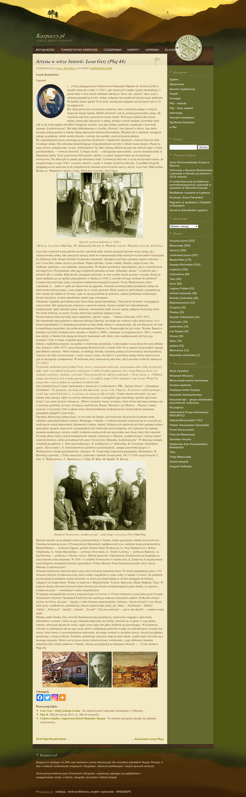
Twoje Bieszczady (180, 456)
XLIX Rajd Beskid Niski (52, 738)
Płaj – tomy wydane (181, 108)
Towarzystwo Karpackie (79, 49)
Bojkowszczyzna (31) (182, 302)
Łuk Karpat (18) (179, 331)
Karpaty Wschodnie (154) (185, 264)
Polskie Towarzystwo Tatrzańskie (189, 425)
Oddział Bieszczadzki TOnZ (186, 420)
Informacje (176, 112)
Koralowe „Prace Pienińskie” (187, 197)
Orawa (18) (176, 336)
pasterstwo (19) (179, 326)
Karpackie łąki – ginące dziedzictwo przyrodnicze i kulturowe (191, 401)
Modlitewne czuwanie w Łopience (190, 192)
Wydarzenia (177, 84)
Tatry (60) (175, 278)
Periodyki (175, 98)
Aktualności (45, 49)
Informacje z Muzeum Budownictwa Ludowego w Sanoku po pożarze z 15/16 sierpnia (191, 173)
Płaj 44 (44, 714)
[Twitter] (47, 697)
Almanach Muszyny (181, 375)
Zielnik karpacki (179, 461)
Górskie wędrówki (180, 385)
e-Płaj (173, 127)
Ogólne (174, 79)
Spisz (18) (176, 340)
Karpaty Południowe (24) (184, 317)
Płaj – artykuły (178, 103)
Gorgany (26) (178, 307)
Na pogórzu (177, 407)
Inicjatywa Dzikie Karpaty (185, 389)
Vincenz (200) (178, 250)
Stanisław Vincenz (180, 439)
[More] (62, 697)
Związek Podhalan (181, 466)
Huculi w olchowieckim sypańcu (189, 210)
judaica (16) (177, 345)
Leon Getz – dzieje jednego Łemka (60, 711)
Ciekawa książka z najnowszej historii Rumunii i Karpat (73, 718)
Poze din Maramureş (182, 434)
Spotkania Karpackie (182, 122)
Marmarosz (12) (179, 350)
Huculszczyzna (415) (182, 240)
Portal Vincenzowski (182, 429)
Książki (174, 93)
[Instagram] (55, 697)
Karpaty (133, 49)
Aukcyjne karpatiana (182, 117)
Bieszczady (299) (180, 245)
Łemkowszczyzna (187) (184, 255)
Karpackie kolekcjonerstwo (186, 394)
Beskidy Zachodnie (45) (184, 297)
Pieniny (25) (177, 312)
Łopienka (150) (179, 269)
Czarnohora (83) (180, 274)
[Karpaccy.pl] (188, 62)
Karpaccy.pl (51, 35)
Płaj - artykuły (66, 68)
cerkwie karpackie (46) (183, 293)
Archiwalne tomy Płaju (147, 738)
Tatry (172, 451)
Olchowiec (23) (179, 321)
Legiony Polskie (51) (182, 288)
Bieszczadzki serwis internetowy (189, 380)
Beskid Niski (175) (180, 259)
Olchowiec (173, 49)
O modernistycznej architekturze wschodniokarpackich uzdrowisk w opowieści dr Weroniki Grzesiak (190, 185)
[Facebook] (40, 697)
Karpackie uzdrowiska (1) (185, 355)
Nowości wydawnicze (182, 89)
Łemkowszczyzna (101, 68)
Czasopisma (112, 49)
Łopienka (152, 49)
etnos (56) (176, 283)
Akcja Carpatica (179, 370)
